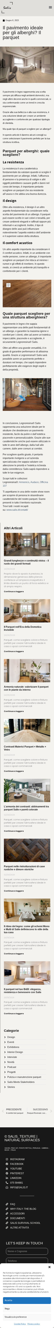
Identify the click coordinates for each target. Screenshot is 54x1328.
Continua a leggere (14, 591)
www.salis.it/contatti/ (17, 510)
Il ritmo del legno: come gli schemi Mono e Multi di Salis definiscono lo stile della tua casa (27, 929)
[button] (49, 1267)
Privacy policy (33, 1324)
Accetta (8, 1300)
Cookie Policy (20, 1324)
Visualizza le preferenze (16, 1316)
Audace (34, 482)
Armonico (24, 482)
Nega (7, 1308)
